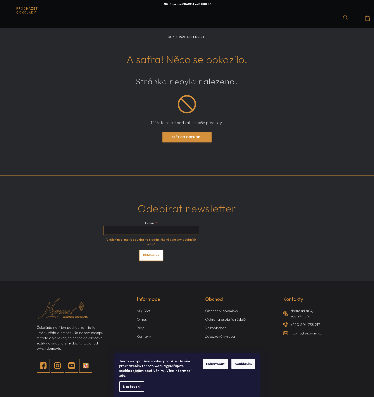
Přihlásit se (151, 255)
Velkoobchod (215, 328)
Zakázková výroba (220, 336)
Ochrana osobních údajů (225, 319)
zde (122, 375)
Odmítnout (215, 364)
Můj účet (143, 311)
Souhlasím (243, 364)
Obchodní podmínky (221, 311)
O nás (142, 319)
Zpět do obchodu (187, 137)
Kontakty (144, 336)
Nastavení (131, 386)
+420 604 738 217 (305, 324)
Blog (141, 328)
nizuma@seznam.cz (306, 333)
